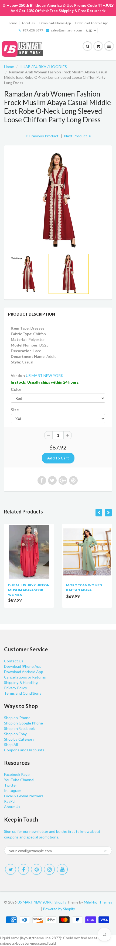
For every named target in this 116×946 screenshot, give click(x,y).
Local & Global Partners (23, 796)
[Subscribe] (105, 851)
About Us (28, 23)
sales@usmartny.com (66, 30)
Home (12, 23)
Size (15, 409)
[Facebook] (23, 869)
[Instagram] (49, 869)
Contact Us (13, 661)
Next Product (76, 136)
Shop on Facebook (19, 728)
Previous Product (43, 136)
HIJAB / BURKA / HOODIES (43, 66)
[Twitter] (10, 869)
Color (16, 389)
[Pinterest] (36, 869)
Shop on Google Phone (23, 723)
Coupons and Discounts (24, 750)
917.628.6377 (33, 30)
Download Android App (91, 23)
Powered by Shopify (59, 909)
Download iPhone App (55, 23)
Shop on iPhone (17, 717)
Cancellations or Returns (25, 677)
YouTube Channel (19, 779)
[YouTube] (62, 869)
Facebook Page (17, 774)
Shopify (60, 902)
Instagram (12, 790)
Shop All (11, 744)
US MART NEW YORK (44, 375)
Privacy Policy (15, 688)
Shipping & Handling (21, 682)
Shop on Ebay (15, 733)
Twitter (10, 785)
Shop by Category (19, 739)
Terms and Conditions (22, 693)
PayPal (9, 801)
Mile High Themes (98, 902)
